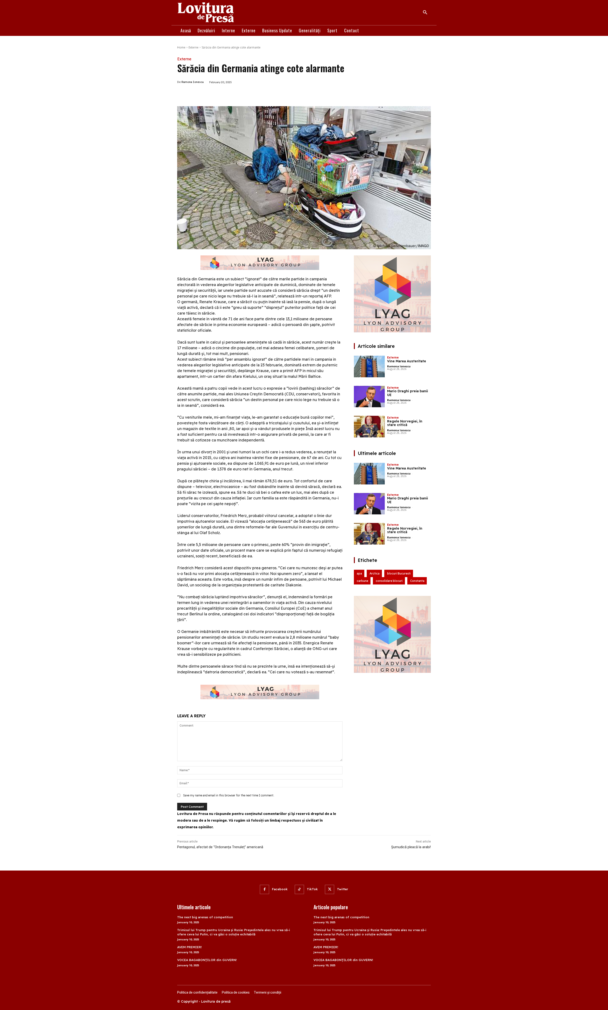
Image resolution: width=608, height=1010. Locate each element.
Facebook (280, 889)
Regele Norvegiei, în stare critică (404, 423)
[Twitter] (222, 94)
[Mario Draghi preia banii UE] (369, 396)
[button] (425, 12)
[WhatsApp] (233, 94)
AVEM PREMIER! (189, 947)
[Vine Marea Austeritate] (369, 366)
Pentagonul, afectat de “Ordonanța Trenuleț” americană (220, 847)
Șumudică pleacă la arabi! (411, 847)
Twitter (342, 889)
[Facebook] (211, 94)
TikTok (312, 889)
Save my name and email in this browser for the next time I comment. (228, 795)
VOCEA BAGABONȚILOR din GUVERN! (207, 960)
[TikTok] (299, 889)
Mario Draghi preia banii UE (407, 393)
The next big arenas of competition (205, 917)
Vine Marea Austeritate (406, 361)
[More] (244, 94)
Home (181, 47)
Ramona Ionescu (192, 82)
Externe (194, 47)
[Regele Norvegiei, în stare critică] (369, 426)
